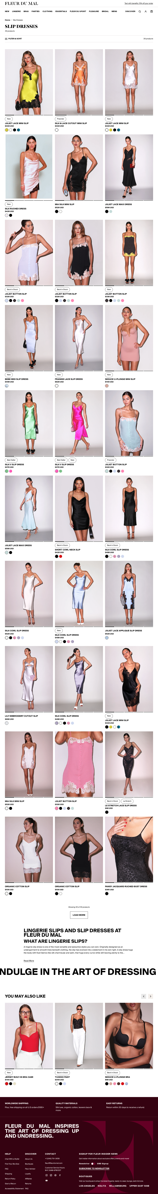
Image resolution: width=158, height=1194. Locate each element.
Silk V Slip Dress (14, 465)
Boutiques (29, 1164)
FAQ (6, 1168)
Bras (26, 11)
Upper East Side (139, 1186)
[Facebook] (59, 1176)
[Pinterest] (55, 1176)
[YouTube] (46, 1181)
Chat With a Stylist (12, 1159)
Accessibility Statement (14, 1188)
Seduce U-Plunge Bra (117, 1077)
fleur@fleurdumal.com (53, 1163)
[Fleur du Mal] (21, 3)
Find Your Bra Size (12, 1164)
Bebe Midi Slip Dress (16, 379)
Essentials (61, 11)
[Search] (139, 11)
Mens (114, 11)
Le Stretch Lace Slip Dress (121, 806)
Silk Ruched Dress (15, 209)
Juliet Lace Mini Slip (17, 123)
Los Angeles (87, 1186)
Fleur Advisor (30, 1168)
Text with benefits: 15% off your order (139, 3)
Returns (28, 1183)
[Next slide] (150, 996)
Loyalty (28, 1173)
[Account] (145, 11)
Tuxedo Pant (62, 1077)
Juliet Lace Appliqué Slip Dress (123, 631)
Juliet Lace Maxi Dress (118, 204)
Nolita (102, 1186)
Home (7, 20)
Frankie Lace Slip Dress (69, 379)
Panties (36, 11)
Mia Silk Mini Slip (64, 204)
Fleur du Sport (78, 11)
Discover (130, 11)
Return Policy (10, 1178)
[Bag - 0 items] (151, 11)
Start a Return (10, 1183)
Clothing (47, 11)
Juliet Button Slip (16, 294)
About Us (28, 1159)
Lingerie (16, 11)
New (7, 11)
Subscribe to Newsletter (94, 1169)
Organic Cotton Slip (17, 887)
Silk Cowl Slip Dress (117, 550)
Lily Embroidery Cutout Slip (21, 716)
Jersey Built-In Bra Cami (19, 1077)
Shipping (8, 1173)
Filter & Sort (15, 39)
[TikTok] (50, 1176)
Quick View (29, 109)
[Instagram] (46, 1176)
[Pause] (154, 972)
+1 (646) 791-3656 (52, 1158)
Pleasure (94, 11)
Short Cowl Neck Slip (67, 550)
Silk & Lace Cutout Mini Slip (71, 123)
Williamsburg (118, 1186)
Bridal (105, 11)
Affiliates (28, 1178)
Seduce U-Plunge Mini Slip (120, 379)
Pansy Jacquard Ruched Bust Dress (126, 887)
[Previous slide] (143, 996)
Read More (29, 960)
